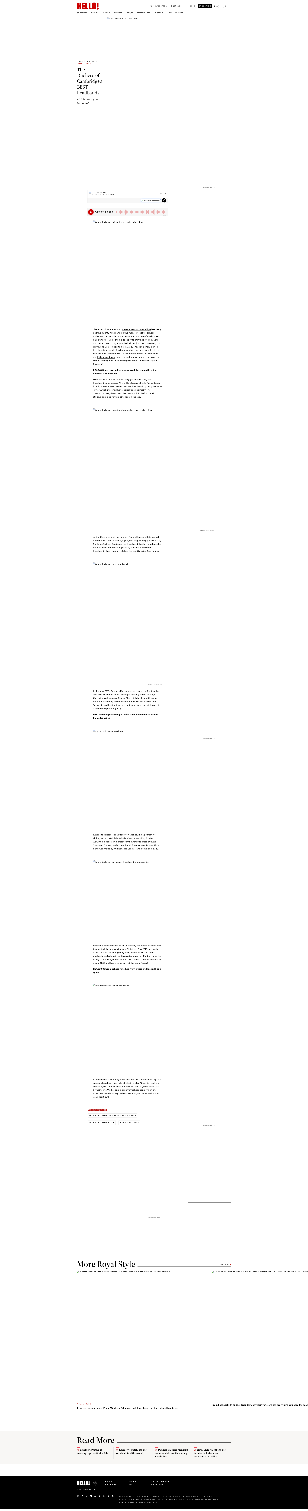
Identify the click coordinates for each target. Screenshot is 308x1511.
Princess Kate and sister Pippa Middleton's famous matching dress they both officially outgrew (128, 1408)
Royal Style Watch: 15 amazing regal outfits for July (92, 1451)
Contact (132, 1481)
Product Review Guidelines (143, 1502)
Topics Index (157, 1485)
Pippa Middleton (129, 1122)
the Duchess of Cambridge (136, 329)
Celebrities (82, 13)
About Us (109, 1481)
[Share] (164, 200)
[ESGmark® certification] (94, 1483)
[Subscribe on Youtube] (95, 1496)
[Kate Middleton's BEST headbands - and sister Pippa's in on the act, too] (220, 6)
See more (224, 1265)
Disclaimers (125, 1496)
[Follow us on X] (87, 1496)
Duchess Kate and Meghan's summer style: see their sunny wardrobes (171, 1453)
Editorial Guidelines (174, 1499)
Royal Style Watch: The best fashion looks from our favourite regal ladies (210, 1453)
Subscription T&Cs (159, 1481)
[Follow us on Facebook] (82, 1496)
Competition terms (152, 1499)
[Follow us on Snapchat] (100, 1496)
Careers (123, 1502)
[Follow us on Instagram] (78, 1496)
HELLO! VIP (178, 13)
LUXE (170, 13)
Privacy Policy (209, 1496)
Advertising (111, 1485)
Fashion (106, 13)
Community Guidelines (161, 1496)
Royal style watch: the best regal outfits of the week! (131, 1451)
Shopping (159, 13)
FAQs (130, 1485)
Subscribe (205, 6)
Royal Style (84, 63)
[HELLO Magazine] (88, 6)
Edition (176, 6)
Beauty (130, 13)
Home (80, 61)
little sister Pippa (106, 357)
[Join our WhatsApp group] (113, 1496)
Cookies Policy (141, 1496)
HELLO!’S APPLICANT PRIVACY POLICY (203, 1499)
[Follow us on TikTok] (91, 1496)
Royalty (94, 13)
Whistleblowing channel (187, 1496)
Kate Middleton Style (102, 1122)
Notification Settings (129, 1499)
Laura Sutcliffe (100, 193)
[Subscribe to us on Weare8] (108, 1496)
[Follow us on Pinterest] (104, 1496)
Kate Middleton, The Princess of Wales (112, 1115)
